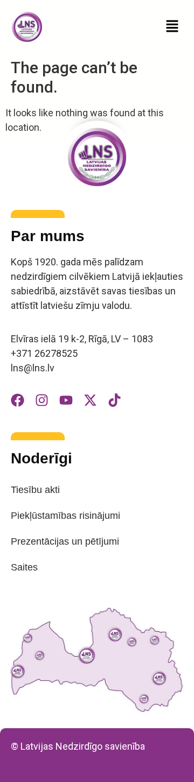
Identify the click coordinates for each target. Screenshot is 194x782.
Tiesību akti (35, 489)
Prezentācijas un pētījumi (65, 541)
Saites (24, 567)
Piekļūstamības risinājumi (65, 515)
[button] (172, 27)
